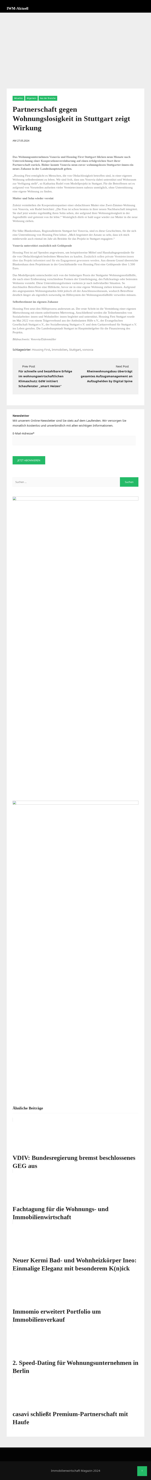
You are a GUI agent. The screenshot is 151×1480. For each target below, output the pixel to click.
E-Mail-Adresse (23, 433)
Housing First (41, 349)
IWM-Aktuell (17, 8)
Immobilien (59, 349)
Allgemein (31, 98)
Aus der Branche (48, 98)
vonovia (87, 349)
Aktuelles (18, 98)
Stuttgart (75, 349)
